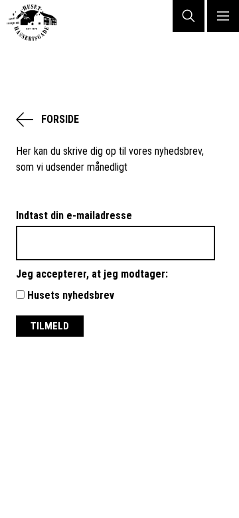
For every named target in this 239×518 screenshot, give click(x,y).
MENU (223, 16)
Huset (37, 23)
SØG (188, 16)
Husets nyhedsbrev (69, 295)
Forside (60, 119)
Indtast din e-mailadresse (74, 215)
